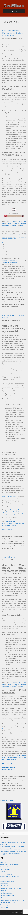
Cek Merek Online (18, 543)
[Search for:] (14, 833)
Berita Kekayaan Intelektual (12, 285)
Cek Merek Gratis (11, 297)
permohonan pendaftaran (10, 307)
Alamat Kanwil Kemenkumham (9, 865)
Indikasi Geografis (6, 893)
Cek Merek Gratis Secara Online (13, 316)
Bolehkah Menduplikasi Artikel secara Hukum (13, 851)
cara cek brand (8, 781)
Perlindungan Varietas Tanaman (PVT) (12, 900)
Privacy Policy (4, 905)
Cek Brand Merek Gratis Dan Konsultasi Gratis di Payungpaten (12, 33)
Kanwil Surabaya (7, 243)
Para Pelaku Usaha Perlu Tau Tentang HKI (12, 846)
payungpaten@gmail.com (10, 262)
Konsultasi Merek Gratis (7, 881)
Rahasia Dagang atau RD (8, 902)
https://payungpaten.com (9, 496)
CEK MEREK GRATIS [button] (8, 767)
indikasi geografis (12, 225)
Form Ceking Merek (6, 874)
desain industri (13, 223)
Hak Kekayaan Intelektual (14, 302)
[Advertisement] (14, 229)
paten (14, 221)
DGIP (11, 235)
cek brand (7, 292)
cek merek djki (8, 541)
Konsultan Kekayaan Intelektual (11, 288)
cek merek (13, 295)
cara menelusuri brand (9, 783)
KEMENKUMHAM (12, 237)
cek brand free (15, 292)
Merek (4, 290)
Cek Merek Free (18, 541)
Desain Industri (5, 886)
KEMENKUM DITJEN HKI (7, 800)
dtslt (21, 225)
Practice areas (4, 883)
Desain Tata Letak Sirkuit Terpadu (11, 888)
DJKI (14, 790)
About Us (3, 862)
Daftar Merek (17, 546)
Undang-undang (5, 907)
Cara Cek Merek (9, 557)
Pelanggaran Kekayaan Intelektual (10, 854)
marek (20, 221)
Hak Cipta (4, 891)
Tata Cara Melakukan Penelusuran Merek (12, 849)
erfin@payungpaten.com (9, 261)
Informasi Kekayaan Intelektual (9, 876)
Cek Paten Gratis (5, 869)
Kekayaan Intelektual (8, 304)
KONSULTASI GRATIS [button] (8, 769)
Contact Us (3, 872)
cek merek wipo (12, 299)
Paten (8, 290)
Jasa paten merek (5, 879)
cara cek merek (18, 781)
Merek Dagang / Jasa (7, 895)
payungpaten (6, 728)
